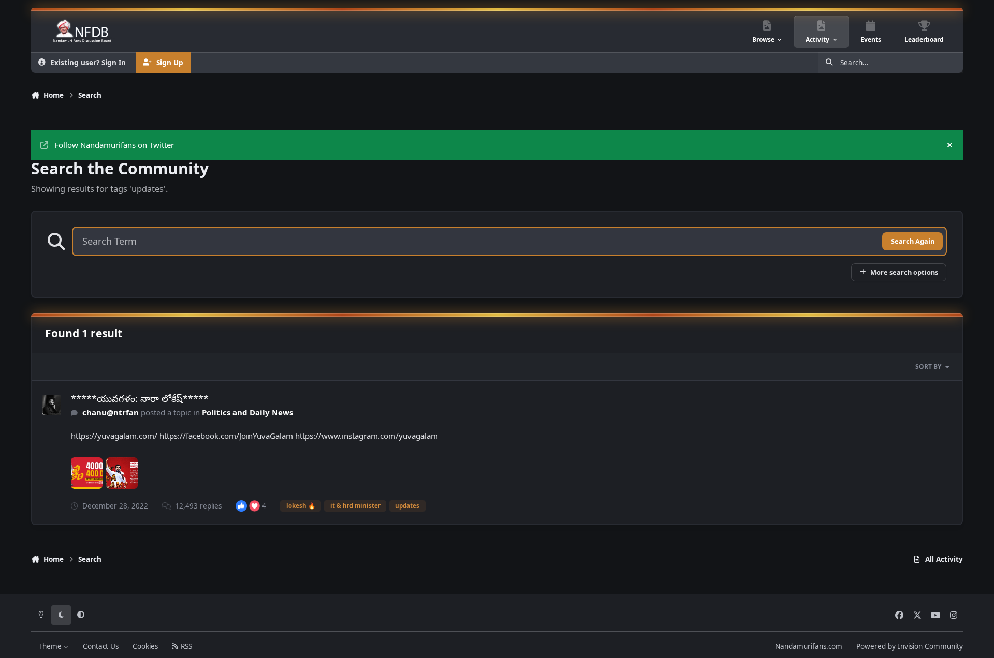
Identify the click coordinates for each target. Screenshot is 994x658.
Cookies (145, 646)
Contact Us (101, 646)
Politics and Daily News (247, 412)
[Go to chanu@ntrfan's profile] (52, 405)
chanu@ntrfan (110, 412)
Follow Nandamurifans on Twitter (114, 145)
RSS (185, 646)
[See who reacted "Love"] (254, 505)
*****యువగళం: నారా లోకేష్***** (140, 398)
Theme (51, 646)
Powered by (909, 646)
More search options (904, 272)
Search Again (912, 241)
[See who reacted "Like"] (241, 505)
